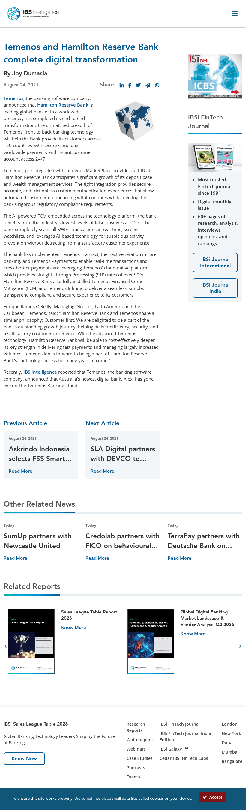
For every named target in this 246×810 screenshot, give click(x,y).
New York (231, 733)
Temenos (13, 98)
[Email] (148, 85)
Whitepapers (140, 739)
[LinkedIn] (121, 85)
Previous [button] (6, 646)
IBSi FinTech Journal (180, 724)
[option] (63, 646)
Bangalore (232, 761)
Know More (73, 627)
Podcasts (136, 767)
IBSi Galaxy (174, 749)
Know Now (24, 758)
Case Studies (140, 758)
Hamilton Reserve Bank (62, 105)
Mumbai (230, 752)
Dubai (228, 742)
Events (133, 777)
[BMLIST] (215, 76)
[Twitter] (138, 85)
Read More (20, 471)
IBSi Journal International (215, 262)
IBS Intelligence (40, 372)
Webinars (136, 749)
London (230, 724)
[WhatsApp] (157, 85)
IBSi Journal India (215, 288)
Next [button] (240, 646)
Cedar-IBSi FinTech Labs (184, 758)
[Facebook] (130, 85)
